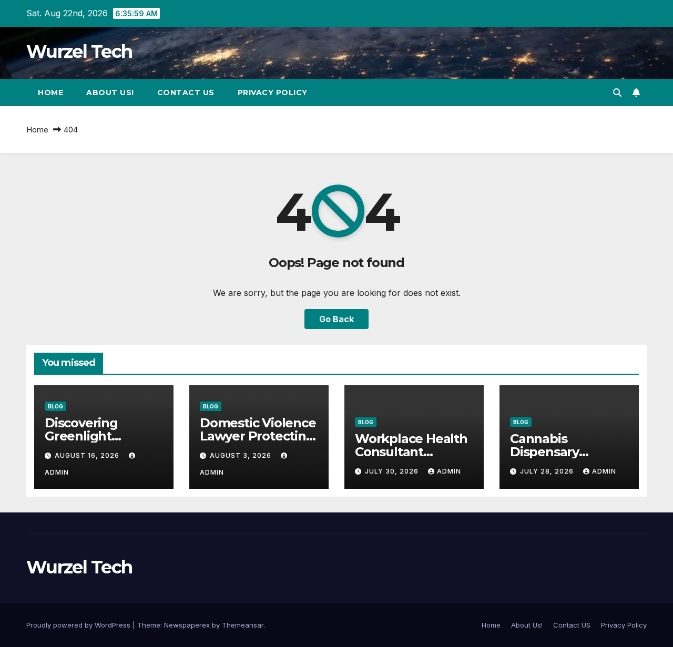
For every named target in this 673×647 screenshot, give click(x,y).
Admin (449, 471)
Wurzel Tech (79, 51)
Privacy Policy (273, 92)
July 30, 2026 (393, 471)
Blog (55, 406)
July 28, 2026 (548, 471)
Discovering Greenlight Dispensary (81, 436)
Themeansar (242, 625)
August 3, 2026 (241, 455)
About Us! (110, 92)
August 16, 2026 (88, 455)
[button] (617, 92)
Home (50, 92)
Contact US (186, 92)
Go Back (336, 319)
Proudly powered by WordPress (79, 625)
